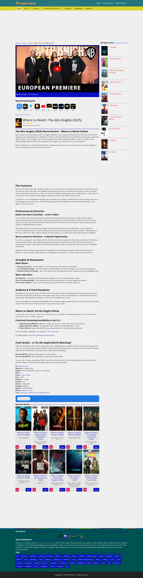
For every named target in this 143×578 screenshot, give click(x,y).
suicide (52, 566)
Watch (28, 447)
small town (117, 563)
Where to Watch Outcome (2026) (23, 433)
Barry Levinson (27, 390)
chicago (74, 556)
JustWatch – (49, 331)
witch (67, 566)
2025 (22, 377)
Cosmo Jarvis (24, 392)
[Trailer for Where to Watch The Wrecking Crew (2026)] (85, 490)
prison (88, 563)
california (66, 556)
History (92, 442)
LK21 (112, 559)
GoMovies (48, 559)
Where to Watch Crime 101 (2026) (23, 477)
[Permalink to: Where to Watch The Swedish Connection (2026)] (91, 418)
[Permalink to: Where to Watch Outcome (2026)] (23, 418)
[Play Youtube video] (57, 69)
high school (66, 559)
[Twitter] (61, 536)
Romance (57, 483)
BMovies (58, 556)
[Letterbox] (73, 536)
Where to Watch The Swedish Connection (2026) (91, 435)
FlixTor (117, 556)
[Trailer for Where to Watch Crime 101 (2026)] (17, 490)
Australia (78, 483)
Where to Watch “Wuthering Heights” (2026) (57, 478)
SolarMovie (28, 566)
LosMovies (20, 563)
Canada (89, 484)
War (95, 442)
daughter (81, 556)
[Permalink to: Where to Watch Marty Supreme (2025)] (40, 461)
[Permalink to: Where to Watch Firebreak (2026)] (74, 418)
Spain (78, 438)
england (101, 556)
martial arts (29, 563)
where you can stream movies (45, 543)
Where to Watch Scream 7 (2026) (57, 433)
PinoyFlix (72, 563)
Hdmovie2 (57, 559)
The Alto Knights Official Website (43, 335)
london (119, 559)
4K (17, 556)
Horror (56, 438)
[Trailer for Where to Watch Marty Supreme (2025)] (34, 490)
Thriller (74, 438)
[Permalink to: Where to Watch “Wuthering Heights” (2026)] (57, 461)
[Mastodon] (65, 536)
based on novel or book (46, 556)
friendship (33, 559)
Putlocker (96, 563)
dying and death (91, 556)
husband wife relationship (85, 559)
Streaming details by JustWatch (22, 114)
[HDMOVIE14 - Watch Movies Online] (25, 3)
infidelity (105, 559)
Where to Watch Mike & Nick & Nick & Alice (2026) (40, 435)
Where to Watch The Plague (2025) (74, 478)
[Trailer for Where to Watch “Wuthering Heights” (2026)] (51, 490)
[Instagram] (69, 536)
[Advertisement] (71, 26)
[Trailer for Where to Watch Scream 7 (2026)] (51, 447)
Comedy (20, 438)
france (26, 559)
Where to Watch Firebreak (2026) (74, 433)
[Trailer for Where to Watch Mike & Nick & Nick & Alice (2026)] (34, 447)
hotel (74, 559)
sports (36, 566)
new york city (24, 399)
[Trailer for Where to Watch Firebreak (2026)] (68, 447)
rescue (103, 563)
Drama (28, 375)
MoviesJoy (53, 563)
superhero (60, 566)
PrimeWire (81, 563)
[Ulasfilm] (77, 536)
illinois (98, 559)
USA (23, 381)
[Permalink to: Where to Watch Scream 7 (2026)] (57, 418)
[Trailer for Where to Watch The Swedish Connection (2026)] (85, 447)
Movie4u (44, 563)
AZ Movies (33, 556)
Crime (23, 375)
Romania (71, 484)
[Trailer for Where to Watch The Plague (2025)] (68, 490)
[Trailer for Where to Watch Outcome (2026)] (17, 447)
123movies (24, 556)
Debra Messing (34, 392)
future (41, 559)
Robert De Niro (45, 392)
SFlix (109, 563)
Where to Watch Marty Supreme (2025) (40, 478)
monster (37, 563)
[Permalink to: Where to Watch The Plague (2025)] (74, 461)
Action (87, 483)
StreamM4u (44, 566)
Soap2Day (19, 566)
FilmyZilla (109, 556)
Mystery (61, 438)
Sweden (91, 443)
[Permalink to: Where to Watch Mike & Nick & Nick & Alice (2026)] (40, 418)
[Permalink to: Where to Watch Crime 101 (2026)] (23, 461)
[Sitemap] (82, 536)
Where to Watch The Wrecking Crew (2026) (91, 478)
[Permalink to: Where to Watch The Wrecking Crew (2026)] (91, 461)
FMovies (19, 559)
